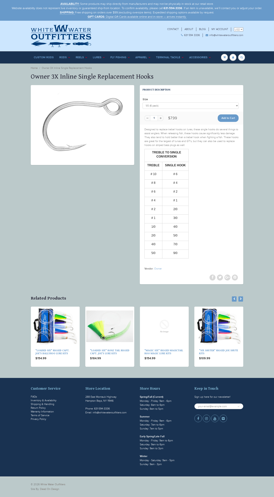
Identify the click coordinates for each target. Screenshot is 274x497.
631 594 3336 (192, 35)
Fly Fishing (118, 57)
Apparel (141, 57)
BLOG (202, 29)
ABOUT (189, 29)
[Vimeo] (223, 418)
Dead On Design (49, 489)
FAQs (34, 396)
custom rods (44, 57)
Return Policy (38, 407)
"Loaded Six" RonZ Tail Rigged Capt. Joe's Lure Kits (57, 352)
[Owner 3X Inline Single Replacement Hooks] (82, 124)
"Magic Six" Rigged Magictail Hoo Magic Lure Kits (111, 352)
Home (34, 68)
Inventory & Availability (43, 400)
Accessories (198, 57)
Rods (63, 57)
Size (145, 99)
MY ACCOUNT (220, 29)
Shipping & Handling (42, 404)
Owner (158, 268)
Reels (80, 57)
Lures (97, 57)
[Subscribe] (238, 406)
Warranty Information (42, 411)
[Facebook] (198, 418)
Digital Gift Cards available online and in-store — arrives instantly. (137, 17)
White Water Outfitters (52, 484)
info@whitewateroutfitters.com (226, 35)
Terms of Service (40, 415)
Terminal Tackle (168, 57)
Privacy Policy (38, 419)
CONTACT (173, 29)
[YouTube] (215, 418)
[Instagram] (206, 418)
